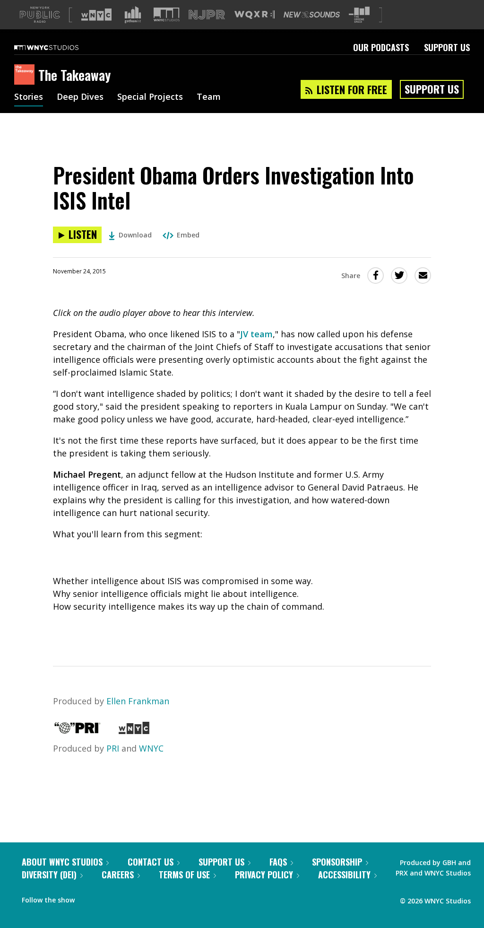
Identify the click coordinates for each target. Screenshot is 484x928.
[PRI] (77, 730)
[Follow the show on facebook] (88, 897)
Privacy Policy (264, 874)
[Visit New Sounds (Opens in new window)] (312, 14)
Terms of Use (184, 874)
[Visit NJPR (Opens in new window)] (207, 15)
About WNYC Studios (62, 862)
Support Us (447, 47)
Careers (118, 874)
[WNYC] (134, 730)
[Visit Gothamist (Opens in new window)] (133, 14)
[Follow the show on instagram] (125, 897)
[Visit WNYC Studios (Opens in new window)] (167, 14)
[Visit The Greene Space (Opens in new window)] (359, 15)
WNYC (151, 748)
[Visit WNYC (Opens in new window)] (96, 15)
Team (209, 97)
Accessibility (344, 874)
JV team (256, 334)
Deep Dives (80, 97)
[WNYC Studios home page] (58, 47)
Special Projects (150, 97)
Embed (188, 234)
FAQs (278, 862)
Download (135, 234)
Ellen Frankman (137, 701)
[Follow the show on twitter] (107, 897)
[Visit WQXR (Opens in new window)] (254, 14)
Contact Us (150, 862)
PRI (112, 748)
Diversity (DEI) (49, 874)
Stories (28, 97)
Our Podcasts (381, 47)
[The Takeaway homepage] (26, 75)
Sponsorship (337, 862)
